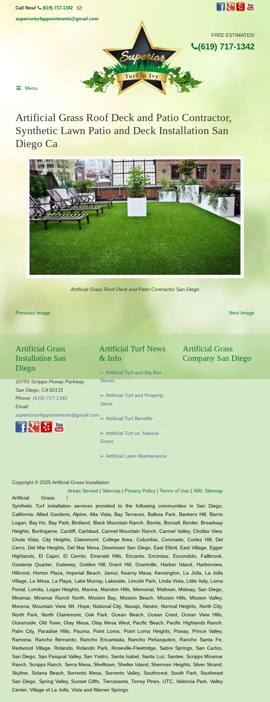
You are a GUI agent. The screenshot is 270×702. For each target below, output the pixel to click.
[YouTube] (250, 9)
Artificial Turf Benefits (129, 418)
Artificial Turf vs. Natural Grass (129, 437)
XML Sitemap (208, 491)
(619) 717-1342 (58, 8)
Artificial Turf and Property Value (131, 399)
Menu (31, 88)
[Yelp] (240, 9)
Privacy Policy (140, 491)
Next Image (242, 313)
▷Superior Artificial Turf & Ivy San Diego (142, 58)
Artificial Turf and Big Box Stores (130, 377)
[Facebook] (221, 9)
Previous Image (32, 313)
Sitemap (111, 491)
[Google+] (230, 9)
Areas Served (83, 491)
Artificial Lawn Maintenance (136, 456)
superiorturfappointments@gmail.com (57, 18)
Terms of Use (174, 491)
